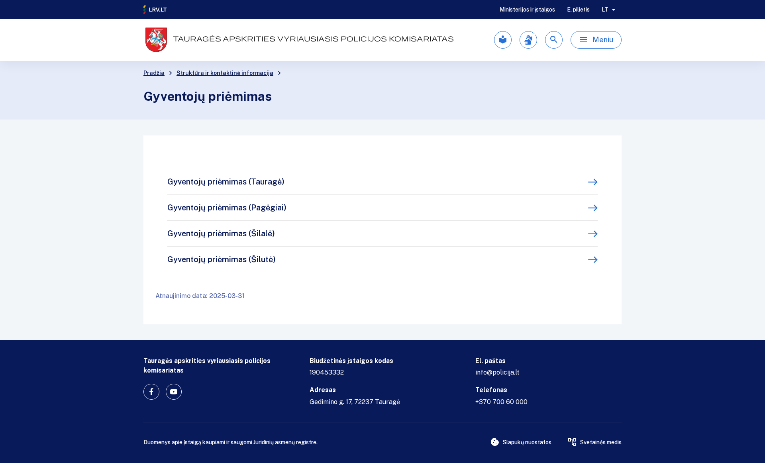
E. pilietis (578, 9)
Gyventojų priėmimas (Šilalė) (221, 233)
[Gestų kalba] (528, 40)
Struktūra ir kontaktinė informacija (225, 73)
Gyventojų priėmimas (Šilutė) (221, 259)
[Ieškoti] (554, 40)
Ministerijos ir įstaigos (527, 9)
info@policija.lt (497, 372)
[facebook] (151, 392)
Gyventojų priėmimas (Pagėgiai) (226, 207)
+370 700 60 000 (501, 402)
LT (605, 9)
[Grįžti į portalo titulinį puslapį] (155, 9)
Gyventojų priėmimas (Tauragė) (225, 181)
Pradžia (154, 73)
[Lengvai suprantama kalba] (503, 40)
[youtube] (174, 392)
